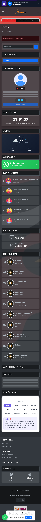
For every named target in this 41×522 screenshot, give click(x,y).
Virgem (16, 409)
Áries (7, 405)
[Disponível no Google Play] (20, 245)
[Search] (36, 47)
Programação (6, 446)
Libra (25, 409)
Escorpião (34, 409)
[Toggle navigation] (3, 11)
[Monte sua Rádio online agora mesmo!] (20, 509)
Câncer (33, 405)
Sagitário (7, 413)
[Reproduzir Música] (10, 261)
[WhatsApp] (19, 500)
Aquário (25, 413)
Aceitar (28, 517)
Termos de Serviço (8, 454)
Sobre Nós (5, 443)
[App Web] (20, 237)
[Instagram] (23, 500)
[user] (38, 11)
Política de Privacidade (9, 458)
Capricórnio (16, 413)
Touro (16, 405)
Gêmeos (25, 405)
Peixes (33, 413)
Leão (7, 409)
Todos (7, 61)
